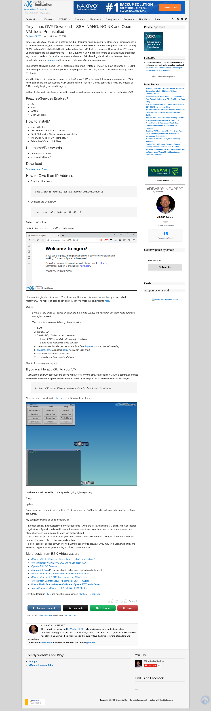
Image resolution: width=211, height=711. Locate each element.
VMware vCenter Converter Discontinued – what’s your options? (63, 559)
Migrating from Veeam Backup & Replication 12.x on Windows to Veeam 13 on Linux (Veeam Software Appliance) (165, 152)
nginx (65, 350)
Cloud (40, 615)
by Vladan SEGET (76, 629)
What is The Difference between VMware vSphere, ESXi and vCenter (65, 584)
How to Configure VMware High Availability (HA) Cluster (59, 588)
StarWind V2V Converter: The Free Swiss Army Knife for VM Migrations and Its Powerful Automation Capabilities (164, 133)
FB (88, 594)
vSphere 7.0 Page (40, 570)
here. (107, 300)
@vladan (90, 642)
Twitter (83, 594)
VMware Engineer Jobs (41, 665)
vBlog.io (33, 661)
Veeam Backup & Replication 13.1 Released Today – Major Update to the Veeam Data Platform (163, 125)
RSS (48, 594)
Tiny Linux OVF (70, 615)
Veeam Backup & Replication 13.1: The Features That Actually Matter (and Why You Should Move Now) (165, 98)
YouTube (96, 594)
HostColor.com (166, 700)
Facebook (46, 642)
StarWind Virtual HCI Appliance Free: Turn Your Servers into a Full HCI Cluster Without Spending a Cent (165, 91)
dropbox (51, 60)
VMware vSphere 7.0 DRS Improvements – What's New (59, 577)
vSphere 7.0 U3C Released (44, 566)
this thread (61, 398)
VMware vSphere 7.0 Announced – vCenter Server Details (60, 573)
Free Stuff (48, 615)
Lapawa (89, 346)
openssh (41, 350)
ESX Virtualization (39, 8)
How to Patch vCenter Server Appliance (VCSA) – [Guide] (60, 580)
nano (49, 350)
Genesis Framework (138, 700)
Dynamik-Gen (122, 700)
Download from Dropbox (38, 169)
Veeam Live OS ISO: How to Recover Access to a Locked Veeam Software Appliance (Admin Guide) (165, 112)
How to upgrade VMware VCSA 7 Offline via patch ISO (58, 562)
